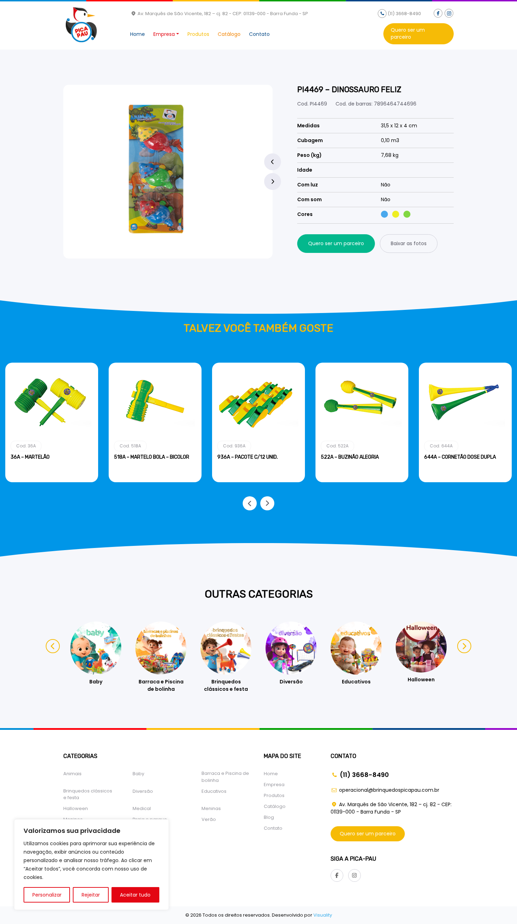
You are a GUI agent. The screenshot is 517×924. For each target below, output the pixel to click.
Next (272, 181)
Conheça (51, 480)
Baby (138, 773)
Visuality (322, 915)
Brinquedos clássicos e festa (87, 794)
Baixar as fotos (409, 243)
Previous (272, 161)
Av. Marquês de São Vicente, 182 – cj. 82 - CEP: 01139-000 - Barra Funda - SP (222, 13)
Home (137, 34)
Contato (259, 34)
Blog (269, 817)
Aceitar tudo (135, 894)
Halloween (75, 808)
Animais (72, 773)
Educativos (214, 791)
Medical (142, 808)
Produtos (198, 34)
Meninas (211, 808)
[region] (91, 864)
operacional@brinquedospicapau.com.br (389, 790)
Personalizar (47, 894)
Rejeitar (91, 894)
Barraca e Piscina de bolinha (225, 777)
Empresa (164, 34)
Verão (209, 819)
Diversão (143, 791)
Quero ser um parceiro (408, 33)
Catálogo (229, 34)
